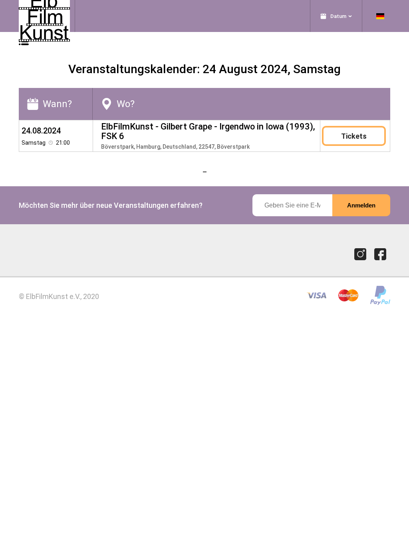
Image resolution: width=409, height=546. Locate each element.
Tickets (354, 136)
